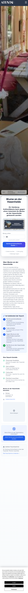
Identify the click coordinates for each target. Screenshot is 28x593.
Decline (14, 586)
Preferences (14, 589)
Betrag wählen (7, 233)
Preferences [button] (20, 578)
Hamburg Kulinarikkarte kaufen (14, 244)
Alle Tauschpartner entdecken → (11, 453)
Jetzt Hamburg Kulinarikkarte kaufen (14, 438)
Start (3, 192)
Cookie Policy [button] (11, 576)
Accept (14, 582)
